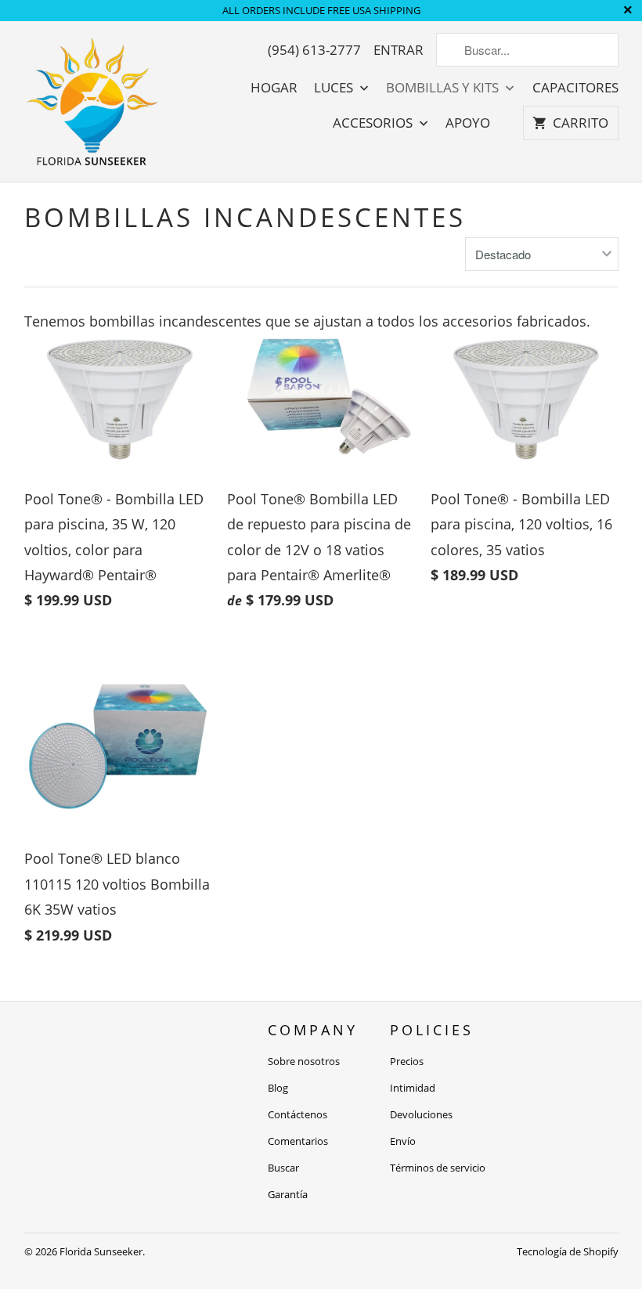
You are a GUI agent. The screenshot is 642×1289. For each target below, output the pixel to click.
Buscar (283, 1168)
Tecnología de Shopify (568, 1251)
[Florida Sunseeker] (92, 101)
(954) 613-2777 (314, 50)
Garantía (288, 1194)
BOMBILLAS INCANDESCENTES (245, 217)
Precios (407, 1061)
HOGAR (274, 87)
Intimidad (412, 1088)
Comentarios (298, 1141)
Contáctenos (297, 1114)
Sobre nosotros (304, 1061)
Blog (278, 1088)
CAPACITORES (575, 87)
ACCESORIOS (374, 123)
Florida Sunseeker (101, 1251)
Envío (403, 1141)
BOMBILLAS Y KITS (444, 87)
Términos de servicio (437, 1168)
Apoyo (467, 123)
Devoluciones (421, 1114)
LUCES (335, 87)
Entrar (398, 50)
